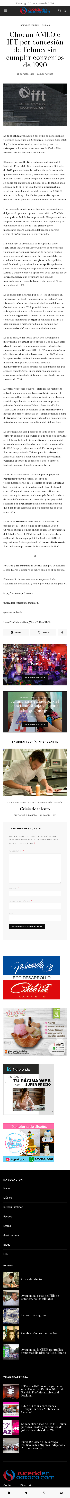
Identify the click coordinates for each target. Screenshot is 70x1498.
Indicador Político (29, 25)
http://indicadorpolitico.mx (18, 593)
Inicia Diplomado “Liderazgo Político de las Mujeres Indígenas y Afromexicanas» (43, 1445)
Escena (24, 650)
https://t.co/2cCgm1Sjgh (35, 621)
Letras (7, 1225)
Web (11, 913)
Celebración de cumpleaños (39, 1333)
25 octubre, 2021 (25, 74)
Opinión (46, 25)
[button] (65, 10)
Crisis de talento (35, 809)
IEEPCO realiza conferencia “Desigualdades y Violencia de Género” (40, 1409)
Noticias (44, 650)
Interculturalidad (29, 697)
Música (34, 650)
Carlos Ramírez (45, 74)
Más (5, 1254)
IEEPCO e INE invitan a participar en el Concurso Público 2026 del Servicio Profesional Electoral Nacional (42, 1391)
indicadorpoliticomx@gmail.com (21, 602)
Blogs (6, 1244)
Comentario (15, 851)
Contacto (8, 1485)
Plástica (45, 697)
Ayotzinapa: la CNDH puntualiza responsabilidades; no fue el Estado (43, 1351)
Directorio (26, 1485)
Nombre (14, 888)
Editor (45, 669)
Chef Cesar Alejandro (25, 815)
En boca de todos (16, 803)
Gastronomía (45, 803)
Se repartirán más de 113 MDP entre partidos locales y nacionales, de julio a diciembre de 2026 (43, 1427)
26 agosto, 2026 (48, 815)
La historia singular (33, 1315)
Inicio (6, 1188)
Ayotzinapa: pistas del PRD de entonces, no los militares (40, 1297)
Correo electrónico (20, 901)
